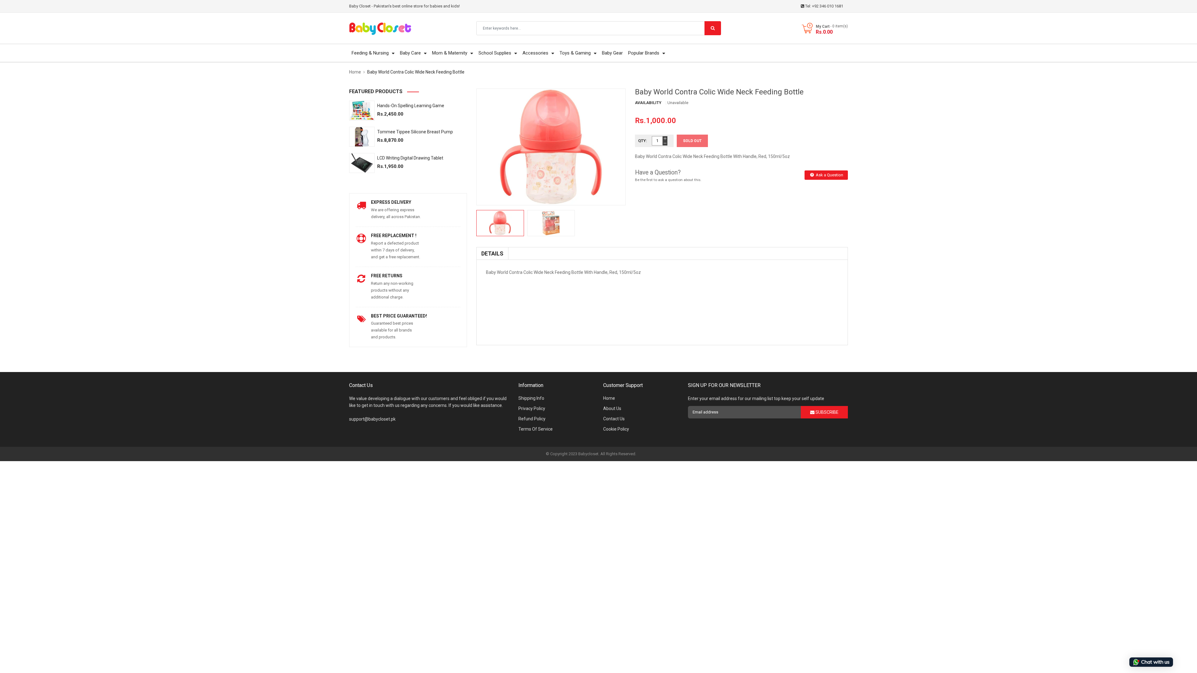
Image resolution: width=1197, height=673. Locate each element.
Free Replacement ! (393, 235)
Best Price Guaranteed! (399, 315)
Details (492, 253)
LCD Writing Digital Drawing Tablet (410, 157)
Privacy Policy (531, 408)
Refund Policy (532, 418)
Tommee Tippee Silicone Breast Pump (415, 131)
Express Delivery (391, 202)
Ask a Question (829, 175)
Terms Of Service (535, 429)
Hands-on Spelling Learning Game (410, 105)
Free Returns (386, 275)
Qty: (642, 140)
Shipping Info (531, 398)
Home (609, 398)
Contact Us (614, 418)
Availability (648, 102)
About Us (612, 408)
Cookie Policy (616, 429)
